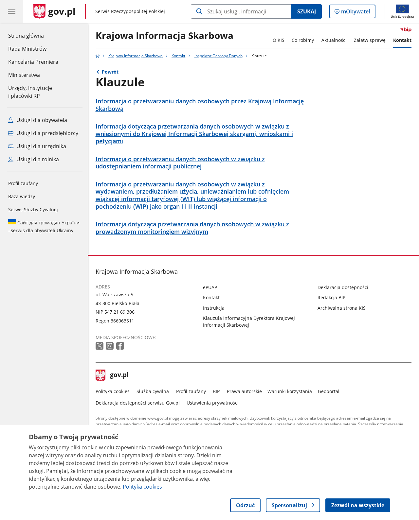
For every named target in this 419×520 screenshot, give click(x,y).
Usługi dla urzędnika (40, 146)
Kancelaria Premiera (33, 61)
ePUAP (210, 287)
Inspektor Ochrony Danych (218, 56)
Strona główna (33, 35)
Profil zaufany (23, 183)
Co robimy (303, 40)
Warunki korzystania (289, 391)
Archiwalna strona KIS (342, 308)
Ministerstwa (24, 74)
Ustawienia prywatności (213, 403)
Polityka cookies (113, 391)
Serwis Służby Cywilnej (33, 209)
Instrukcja (214, 308)
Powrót (110, 72)
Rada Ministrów (27, 48)
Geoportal (328, 391)
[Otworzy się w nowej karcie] (100, 346)
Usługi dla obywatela (41, 120)
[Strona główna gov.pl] (98, 56)
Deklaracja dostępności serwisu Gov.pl (138, 403)
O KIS (278, 40)
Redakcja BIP (331, 297)
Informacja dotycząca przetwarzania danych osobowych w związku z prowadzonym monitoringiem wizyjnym (192, 227)
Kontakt (402, 40)
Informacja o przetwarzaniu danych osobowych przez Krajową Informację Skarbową (200, 105)
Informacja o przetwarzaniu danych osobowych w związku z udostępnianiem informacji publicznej (180, 162)
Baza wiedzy (21, 196)
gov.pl (119, 375)
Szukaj (306, 11)
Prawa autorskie (244, 391)
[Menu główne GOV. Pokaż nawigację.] (11, 11)
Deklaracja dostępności (343, 287)
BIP (216, 391)
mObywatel (355, 13)
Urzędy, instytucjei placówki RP (30, 91)
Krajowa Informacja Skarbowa (164, 36)
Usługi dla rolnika (37, 159)
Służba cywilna (153, 391)
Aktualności (334, 40)
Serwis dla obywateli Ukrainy (44, 226)
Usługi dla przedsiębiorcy (46, 133)
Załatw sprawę (370, 40)
